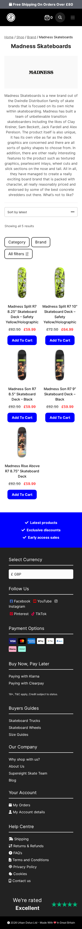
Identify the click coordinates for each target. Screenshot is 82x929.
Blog (12, 780)
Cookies (19, 874)
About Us (16, 766)
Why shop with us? (24, 759)
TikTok (41, 614)
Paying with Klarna (24, 676)
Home (9, 37)
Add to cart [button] (22, 340)
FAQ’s (17, 853)
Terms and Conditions (30, 860)
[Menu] (73, 17)
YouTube (44, 601)
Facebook (21, 601)
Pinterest (21, 614)
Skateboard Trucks (24, 720)
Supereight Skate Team (28, 773)
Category (17, 242)
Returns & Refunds (28, 846)
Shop (20, 37)
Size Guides (18, 734)
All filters (16, 254)
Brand (31, 37)
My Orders (21, 805)
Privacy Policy (24, 867)
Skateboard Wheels (25, 727)
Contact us (21, 881)
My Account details (28, 812)
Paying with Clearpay (26, 683)
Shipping (21, 839)
